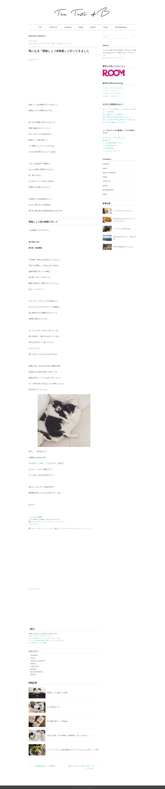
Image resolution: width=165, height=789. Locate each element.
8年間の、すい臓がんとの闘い (58, 693)
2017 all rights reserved (87, 787)
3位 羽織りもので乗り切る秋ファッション (117, 117)
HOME (80, 27)
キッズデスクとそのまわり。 (123, 211)
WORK (33, 675)
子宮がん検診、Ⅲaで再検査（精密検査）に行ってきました (68, 735)
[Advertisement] (64, 83)
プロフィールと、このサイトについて (40, 636)
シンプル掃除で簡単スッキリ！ (113, 143)
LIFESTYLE (53, 27)
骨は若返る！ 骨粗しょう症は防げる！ (43, 463)
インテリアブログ (112, 93)
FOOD (105, 27)
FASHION (67, 27)
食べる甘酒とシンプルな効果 (37, 643)
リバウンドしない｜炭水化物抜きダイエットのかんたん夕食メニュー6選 (72, 750)
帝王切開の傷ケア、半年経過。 (58, 721)
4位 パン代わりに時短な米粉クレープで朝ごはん (119, 119)
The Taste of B (76, 787)
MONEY (93, 27)
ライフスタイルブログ (113, 88)
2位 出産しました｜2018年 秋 (113, 114)
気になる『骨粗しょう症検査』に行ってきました (59, 43)
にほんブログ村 (33, 524)
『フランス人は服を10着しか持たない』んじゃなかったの (46, 640)
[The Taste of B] (82, 8)
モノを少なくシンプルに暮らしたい (114, 138)
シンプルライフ (111, 90)
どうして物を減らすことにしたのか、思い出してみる (45, 638)
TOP (40, 27)
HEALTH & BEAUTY (37, 36)
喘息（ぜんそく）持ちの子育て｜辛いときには (81, 767)
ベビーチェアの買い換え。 (122, 229)
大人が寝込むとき (53, 707)
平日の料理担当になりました (123, 247)
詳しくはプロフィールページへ (113, 58)
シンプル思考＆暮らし (110, 145)
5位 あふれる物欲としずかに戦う (114, 122)
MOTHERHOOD (121, 27)
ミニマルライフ (111, 96)
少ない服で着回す (108, 148)
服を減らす (106, 140)
